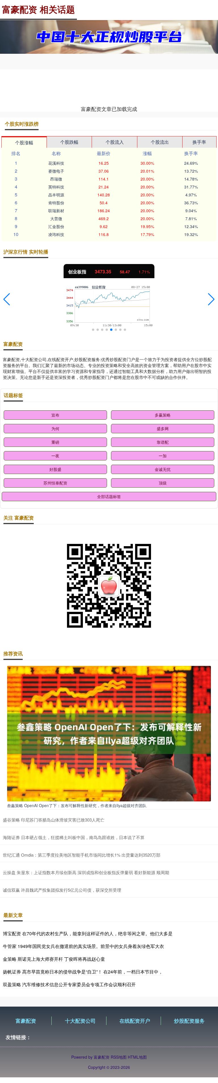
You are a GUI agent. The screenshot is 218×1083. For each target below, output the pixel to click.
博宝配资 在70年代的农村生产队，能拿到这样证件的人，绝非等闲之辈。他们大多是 (88, 933)
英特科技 (56, 187)
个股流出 (160, 142)
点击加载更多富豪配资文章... (109, 108)
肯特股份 (56, 202)
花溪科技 (56, 163)
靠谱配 (163, 442)
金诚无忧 (163, 469)
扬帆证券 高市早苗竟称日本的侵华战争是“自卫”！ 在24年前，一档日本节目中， (83, 971)
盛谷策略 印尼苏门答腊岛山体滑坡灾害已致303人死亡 (53, 820)
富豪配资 (26, 1020)
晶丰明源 (56, 195)
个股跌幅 (69, 142)
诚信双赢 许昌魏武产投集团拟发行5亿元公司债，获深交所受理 (62, 890)
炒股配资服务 (189, 1020)
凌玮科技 (56, 234)
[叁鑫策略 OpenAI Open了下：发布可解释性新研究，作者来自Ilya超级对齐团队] (109, 733)
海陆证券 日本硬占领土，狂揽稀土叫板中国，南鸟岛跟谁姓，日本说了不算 (73, 837)
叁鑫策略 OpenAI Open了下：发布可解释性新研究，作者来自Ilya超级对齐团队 (76, 805)
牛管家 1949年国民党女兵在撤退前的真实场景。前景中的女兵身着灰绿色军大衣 (83, 946)
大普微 (56, 218)
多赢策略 (163, 415)
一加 (163, 455)
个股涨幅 (24, 142)
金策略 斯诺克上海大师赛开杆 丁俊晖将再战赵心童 (54, 959)
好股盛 (55, 469)
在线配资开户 (135, 1020)
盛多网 (163, 428)
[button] (7, 299)
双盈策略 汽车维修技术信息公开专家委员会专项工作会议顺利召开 (69, 984)
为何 (55, 428)
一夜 (55, 455)
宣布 (55, 415)
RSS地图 (119, 1057)
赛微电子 (56, 171)
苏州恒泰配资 (55, 483)
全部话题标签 (109, 496)
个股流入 (115, 142)
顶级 (163, 483)
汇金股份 (56, 226)
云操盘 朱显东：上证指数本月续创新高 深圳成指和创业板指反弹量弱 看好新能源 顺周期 (86, 872)
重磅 (55, 442)
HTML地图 (137, 1057)
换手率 (199, 142)
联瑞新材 (56, 210)
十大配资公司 (80, 1020)
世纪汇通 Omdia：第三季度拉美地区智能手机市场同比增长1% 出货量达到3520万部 (81, 855)
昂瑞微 (56, 179)
